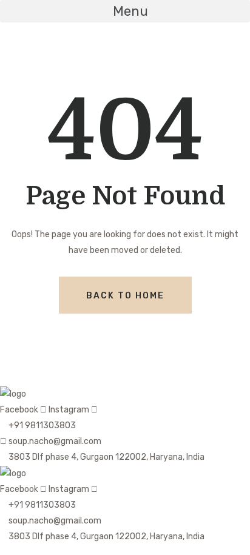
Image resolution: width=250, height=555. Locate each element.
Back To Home (125, 296)
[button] (125, 11)
